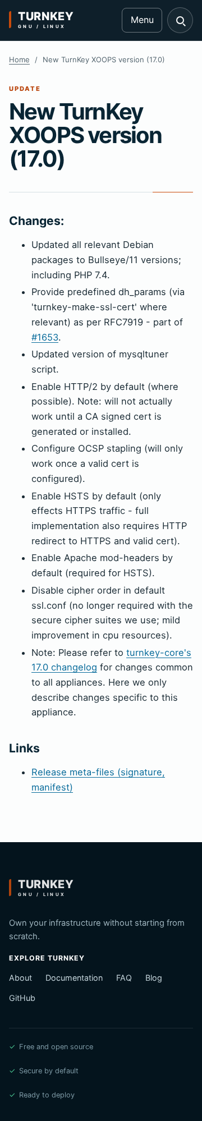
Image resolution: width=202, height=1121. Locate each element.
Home (19, 59)
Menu (142, 19)
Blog (153, 977)
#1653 (44, 337)
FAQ (124, 977)
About (20, 977)
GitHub (22, 998)
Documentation (74, 977)
